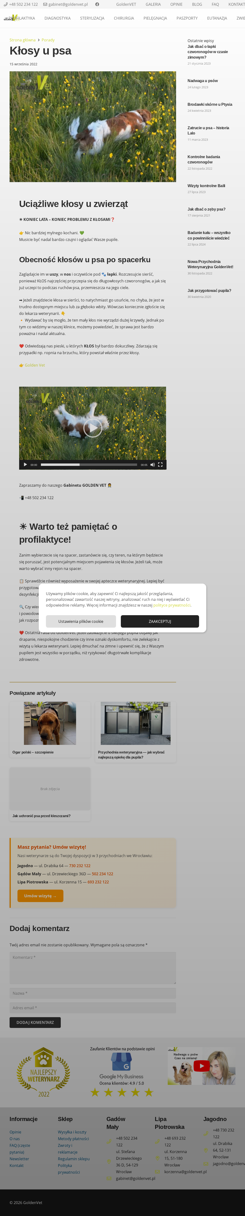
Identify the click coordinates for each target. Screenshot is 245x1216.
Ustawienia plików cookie (80, 621)
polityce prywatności (171, 605)
